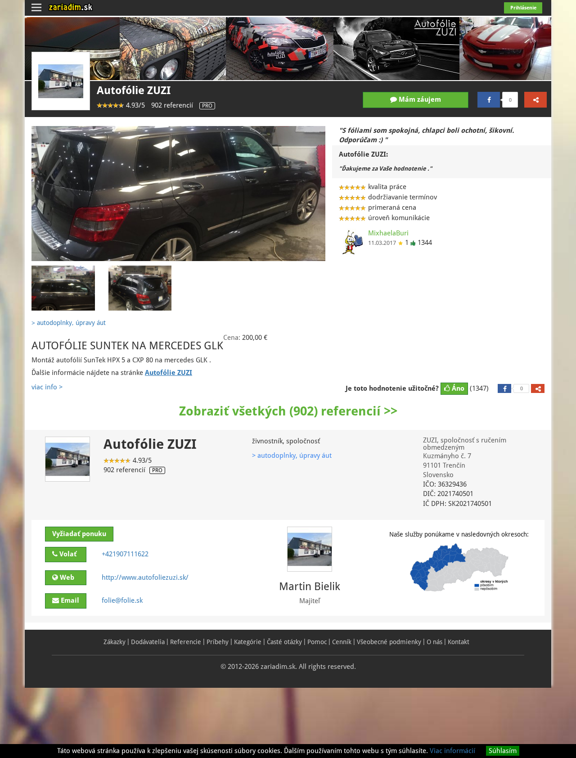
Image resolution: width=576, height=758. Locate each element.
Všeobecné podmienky (389, 641)
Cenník (341, 641)
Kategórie (247, 641)
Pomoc (317, 641)
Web (66, 577)
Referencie (185, 641)
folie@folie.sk (122, 600)
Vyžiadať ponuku (79, 534)
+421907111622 (125, 554)
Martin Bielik (309, 586)
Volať (67, 554)
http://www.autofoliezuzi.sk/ (145, 577)
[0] (488, 100)
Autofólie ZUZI (134, 90)
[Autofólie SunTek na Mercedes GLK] (178, 193)
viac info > (47, 387)
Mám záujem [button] (419, 99)
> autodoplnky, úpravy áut (292, 455)
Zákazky (115, 641)
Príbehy (218, 641)
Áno (457, 388)
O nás (434, 641)
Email (69, 600)
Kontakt (458, 641)
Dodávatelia (148, 641)
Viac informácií (452, 751)
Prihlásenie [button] (523, 8)
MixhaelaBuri (388, 233)
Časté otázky (284, 641)
